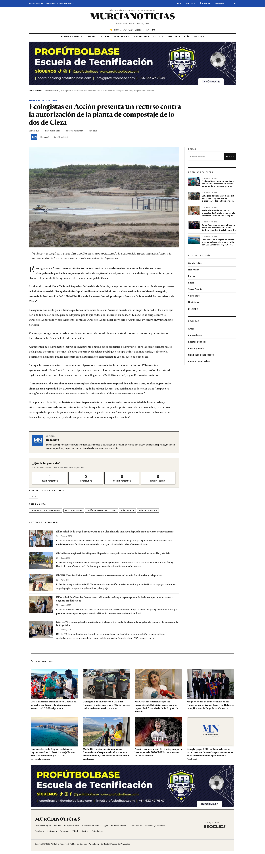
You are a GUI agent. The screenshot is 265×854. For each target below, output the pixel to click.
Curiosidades (195, 335)
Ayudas (192, 328)
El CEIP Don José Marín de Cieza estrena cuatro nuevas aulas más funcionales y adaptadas (109, 575)
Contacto (105, 844)
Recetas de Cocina (90, 825)
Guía (179, 3)
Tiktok (75, 831)
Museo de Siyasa (73, 510)
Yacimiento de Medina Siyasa (46, 510)
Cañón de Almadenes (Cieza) (101, 510)
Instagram (52, 831)
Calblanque (194, 295)
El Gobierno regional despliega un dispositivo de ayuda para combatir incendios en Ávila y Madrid (113, 554)
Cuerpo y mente (196, 348)
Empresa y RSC (122, 36)
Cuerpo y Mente (71, 825)
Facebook (39, 831)
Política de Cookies (78, 844)
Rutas (191, 282)
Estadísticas (97, 831)
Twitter (85, 831)
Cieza (33, 496)
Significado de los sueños (201, 355)
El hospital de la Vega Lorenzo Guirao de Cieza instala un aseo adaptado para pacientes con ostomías (115, 532)
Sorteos (190, 3)
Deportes (174, 36)
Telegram (64, 831)
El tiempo (193, 308)
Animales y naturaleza (199, 361)
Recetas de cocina (197, 341)
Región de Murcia (71, 36)
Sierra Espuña (195, 289)
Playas (191, 276)
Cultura (105, 36)
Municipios (193, 302)
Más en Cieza (127, 510)
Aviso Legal (94, 844)
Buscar (206, 3)
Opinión (91, 36)
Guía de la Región (148, 510)
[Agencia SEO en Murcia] (215, 824)
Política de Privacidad (120, 844)
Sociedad (158, 36)
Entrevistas (141, 36)
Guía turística (195, 263)
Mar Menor (193, 269)
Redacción (45, 137)
